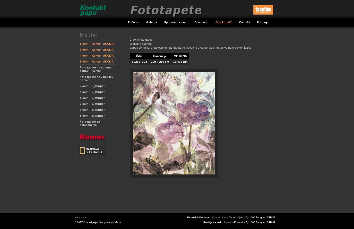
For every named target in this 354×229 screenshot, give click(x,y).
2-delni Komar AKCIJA (97, 49)
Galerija (152, 22)
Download (201, 22)
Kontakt (245, 22)
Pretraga (263, 22)
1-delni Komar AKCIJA (97, 43)
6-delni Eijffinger (92, 103)
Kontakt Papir (220, 217)
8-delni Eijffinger (92, 115)
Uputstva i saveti (176, 22)
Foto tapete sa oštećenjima (90, 123)
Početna (134, 22)
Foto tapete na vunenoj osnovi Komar (96, 69)
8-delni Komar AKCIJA (97, 61)
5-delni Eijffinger (92, 97)
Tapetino (229, 222)
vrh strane (81, 217)
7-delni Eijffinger (92, 109)
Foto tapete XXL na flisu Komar (96, 78)
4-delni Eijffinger (92, 91)
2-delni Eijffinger (92, 86)
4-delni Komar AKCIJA (97, 55)
